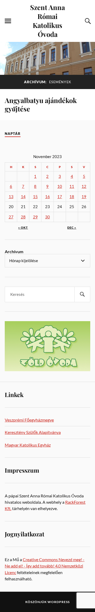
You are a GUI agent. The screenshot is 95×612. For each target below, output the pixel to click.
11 (71, 186)
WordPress (59, 602)
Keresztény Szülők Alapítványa (33, 432)
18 (71, 196)
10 (59, 186)
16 (47, 196)
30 (47, 217)
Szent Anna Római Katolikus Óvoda (47, 20)
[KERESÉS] (82, 294)
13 (11, 196)
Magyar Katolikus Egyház (28, 444)
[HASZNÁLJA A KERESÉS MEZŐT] (87, 21)
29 (35, 217)
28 (23, 217)
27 (11, 217)
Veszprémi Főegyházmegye (29, 419)
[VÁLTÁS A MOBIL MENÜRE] (8, 21)
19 (84, 196)
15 (35, 196)
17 (59, 196)
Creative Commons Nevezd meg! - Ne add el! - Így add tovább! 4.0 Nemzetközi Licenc (44, 566)
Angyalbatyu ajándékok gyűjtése (41, 104)
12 (84, 186)
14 (23, 196)
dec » (71, 227)
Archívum (14, 251)
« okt (23, 227)
